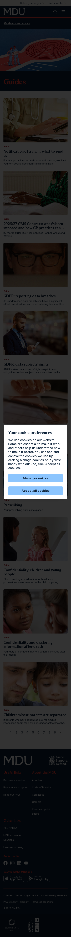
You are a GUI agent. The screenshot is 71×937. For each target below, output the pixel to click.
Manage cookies (35, 478)
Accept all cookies (35, 490)
